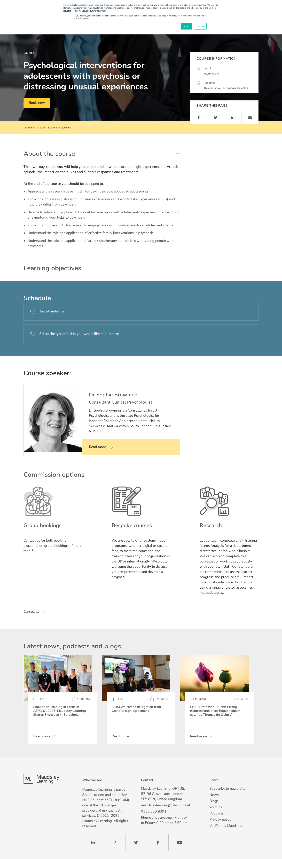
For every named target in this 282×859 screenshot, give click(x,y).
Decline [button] (200, 26)
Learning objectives (59, 127)
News (214, 794)
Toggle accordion (178, 154)
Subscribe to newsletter (228, 788)
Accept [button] (186, 26)
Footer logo (41, 778)
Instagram (114, 842)
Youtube (216, 807)
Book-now (37, 102)
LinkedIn (93, 842)
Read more (41, 736)
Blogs (214, 801)
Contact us (31, 612)
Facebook (198, 117)
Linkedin (232, 117)
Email (249, 117)
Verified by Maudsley (226, 825)
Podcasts (217, 813)
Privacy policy (220, 819)
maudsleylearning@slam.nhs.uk (165, 805)
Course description (35, 127)
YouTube (179, 842)
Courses (29, 53)
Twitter (215, 117)
